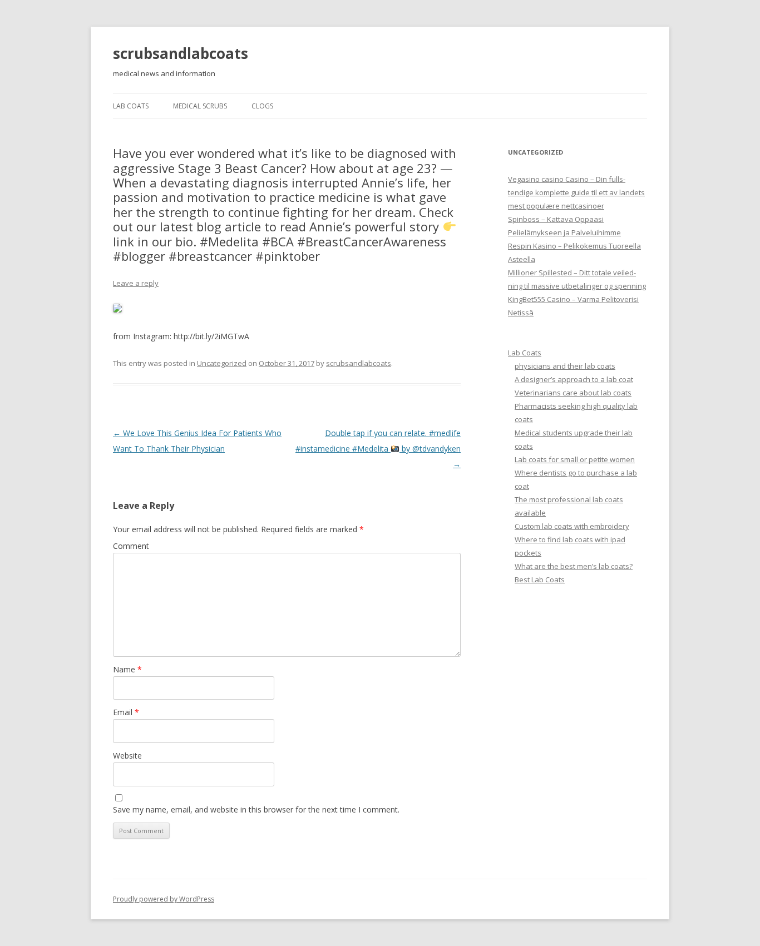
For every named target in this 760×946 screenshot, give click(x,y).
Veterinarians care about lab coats (573, 393)
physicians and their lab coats (565, 366)
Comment (131, 546)
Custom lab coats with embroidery (572, 526)
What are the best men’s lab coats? (574, 566)
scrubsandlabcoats (180, 53)
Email (126, 712)
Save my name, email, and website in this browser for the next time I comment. (256, 809)
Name (127, 669)
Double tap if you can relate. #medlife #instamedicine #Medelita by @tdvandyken (378, 448)
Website (127, 755)
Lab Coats (131, 106)
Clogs (262, 106)
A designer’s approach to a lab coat (574, 379)
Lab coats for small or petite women (575, 459)
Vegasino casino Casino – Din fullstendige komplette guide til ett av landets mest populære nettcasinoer (576, 192)
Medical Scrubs (200, 106)
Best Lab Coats (540, 579)
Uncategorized (221, 363)
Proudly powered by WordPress (163, 899)
